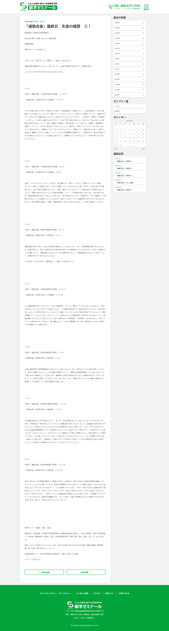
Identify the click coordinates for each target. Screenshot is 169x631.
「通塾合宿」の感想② (123, 174)
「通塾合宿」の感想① (123, 188)
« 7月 (115, 149)
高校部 (117, 111)
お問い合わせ (124, 593)
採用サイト (109, 593)
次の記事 (86, 572)
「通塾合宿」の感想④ (123, 160)
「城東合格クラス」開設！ (125, 181)
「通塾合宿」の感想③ (123, 167)
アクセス (96, 593)
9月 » (144, 149)
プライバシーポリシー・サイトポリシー (55, 593)
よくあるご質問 (82, 593)
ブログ (117, 106)
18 (125, 137)
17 (120, 137)
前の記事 (44, 572)
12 (129, 134)
